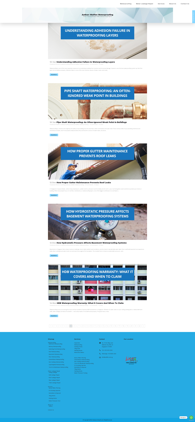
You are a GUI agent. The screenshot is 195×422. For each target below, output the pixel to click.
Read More (54, 74)
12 (99, 326)
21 (135, 326)
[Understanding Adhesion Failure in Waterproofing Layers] (97, 41)
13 (103, 326)
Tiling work (77, 348)
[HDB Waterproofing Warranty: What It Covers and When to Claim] (97, 282)
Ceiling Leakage (53, 372)
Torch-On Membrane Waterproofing (58, 367)
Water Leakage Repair (54, 371)
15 (111, 326)
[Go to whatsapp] (191, 417)
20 (131, 326)
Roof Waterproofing (54, 351)
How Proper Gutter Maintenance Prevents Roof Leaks (84, 182)
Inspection (77, 343)
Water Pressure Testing (80, 373)
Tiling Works (52, 395)
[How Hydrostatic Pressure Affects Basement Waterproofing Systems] (97, 222)
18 (123, 326)
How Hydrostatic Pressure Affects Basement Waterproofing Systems (92, 243)
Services (50, 386)
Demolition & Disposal (55, 393)
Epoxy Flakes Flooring (54, 388)
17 (119, 326)
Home (84, 16)
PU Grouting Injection (54, 390)
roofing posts (65, 185)
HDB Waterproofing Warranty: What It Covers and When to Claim (90, 303)
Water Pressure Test (54, 400)
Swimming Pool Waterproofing (57, 349)
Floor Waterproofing (54, 356)
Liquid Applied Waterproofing (56, 364)
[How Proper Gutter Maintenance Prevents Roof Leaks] (97, 161)
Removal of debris (79, 352)
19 (127, 326)
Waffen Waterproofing (82, 64)
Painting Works (53, 398)
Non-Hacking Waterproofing (56, 362)
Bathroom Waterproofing (55, 343)
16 (115, 326)
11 (95, 326)
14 (107, 326)
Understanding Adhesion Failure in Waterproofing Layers (86, 62)
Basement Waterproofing (55, 354)
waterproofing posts (67, 64)
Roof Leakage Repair (54, 377)
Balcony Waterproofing (55, 346)
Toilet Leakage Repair (54, 382)
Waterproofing (52, 342)
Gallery (50, 406)
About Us (50, 404)
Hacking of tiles (78, 346)
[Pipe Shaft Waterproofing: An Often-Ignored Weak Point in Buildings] (97, 101)
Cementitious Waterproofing (56, 359)
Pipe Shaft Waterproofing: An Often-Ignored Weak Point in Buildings (92, 122)
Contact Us (51, 410)
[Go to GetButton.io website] (191, 420)
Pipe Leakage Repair (54, 380)
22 (139, 326)
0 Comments (94, 64)
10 (91, 326)
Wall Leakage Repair (54, 375)
